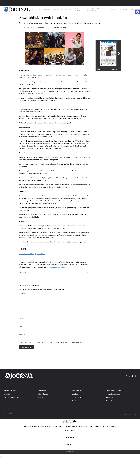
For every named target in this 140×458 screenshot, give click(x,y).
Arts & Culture (60, 27)
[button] (137, 12)
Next (88, 273)
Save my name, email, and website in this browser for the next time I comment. (52, 342)
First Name (70, 437)
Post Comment (26, 347)
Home (32, 9)
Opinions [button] (68, 9)
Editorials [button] (58, 9)
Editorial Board (43, 394)
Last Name (70, 444)
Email (21, 326)
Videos (133, 9)
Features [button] (47, 9)
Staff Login (75, 401)
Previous (23, 273)
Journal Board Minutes (113, 391)
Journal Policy (76, 391)
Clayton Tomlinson (26, 27)
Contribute (7, 394)
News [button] (39, 9)
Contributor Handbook (11, 397)
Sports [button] (114, 9)
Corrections (42, 391)
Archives (41, 397)
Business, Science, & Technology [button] (95, 9)
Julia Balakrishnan (82, 66)
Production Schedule (113, 394)
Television (41, 254)
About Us (109, 401)
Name (21, 318)
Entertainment (24, 254)
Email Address (70, 430)
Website (22, 334)
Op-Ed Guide (76, 397)
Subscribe (109, 397)
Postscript (124, 9)
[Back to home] (17, 9)
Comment (22, 293)
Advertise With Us (10, 391)
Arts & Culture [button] (77, 9)
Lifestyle (33, 254)
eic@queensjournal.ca (57, 267)
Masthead (75, 394)
